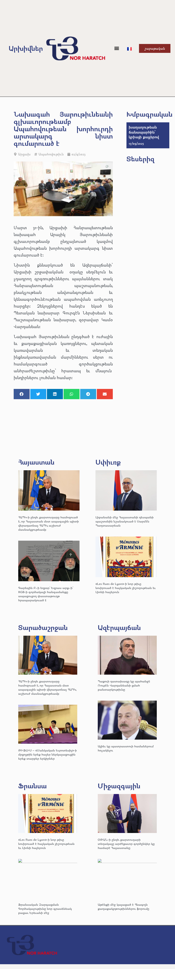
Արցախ (24, 154)
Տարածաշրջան (43, 627)
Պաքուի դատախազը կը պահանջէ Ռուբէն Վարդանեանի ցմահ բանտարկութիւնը (124, 685)
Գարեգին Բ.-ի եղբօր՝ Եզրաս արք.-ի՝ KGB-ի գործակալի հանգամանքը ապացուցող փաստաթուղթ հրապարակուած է (45, 594)
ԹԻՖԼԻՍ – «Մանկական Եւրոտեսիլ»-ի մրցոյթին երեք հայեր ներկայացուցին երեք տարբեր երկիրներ (47, 754)
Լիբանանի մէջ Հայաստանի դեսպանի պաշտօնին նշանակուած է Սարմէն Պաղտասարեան (124, 521)
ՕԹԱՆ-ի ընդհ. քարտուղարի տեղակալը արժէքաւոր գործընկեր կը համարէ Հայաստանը (126, 843)
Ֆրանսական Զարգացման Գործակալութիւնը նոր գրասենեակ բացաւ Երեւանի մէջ (45, 908)
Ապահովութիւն (51, 154)
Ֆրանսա (32, 785)
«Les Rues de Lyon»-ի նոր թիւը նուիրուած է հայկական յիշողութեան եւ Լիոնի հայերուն (125, 587)
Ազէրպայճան (119, 627)
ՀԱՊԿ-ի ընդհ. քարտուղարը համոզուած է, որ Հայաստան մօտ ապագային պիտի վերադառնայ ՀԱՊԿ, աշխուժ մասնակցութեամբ (48, 523)
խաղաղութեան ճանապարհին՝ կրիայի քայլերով (144, 131)
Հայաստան (36, 462)
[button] (116, 48)
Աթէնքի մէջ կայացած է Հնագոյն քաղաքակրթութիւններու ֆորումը (123, 906)
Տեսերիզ (140, 158)
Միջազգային (119, 785)
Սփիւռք (108, 462)
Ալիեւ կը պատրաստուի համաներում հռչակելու (126, 748)
